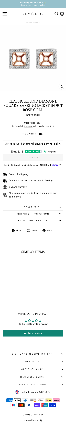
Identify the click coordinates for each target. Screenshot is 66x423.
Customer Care (32, 369)
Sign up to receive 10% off (32, 354)
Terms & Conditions (32, 384)
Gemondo (32, 361)
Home (28, 22)
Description (33, 207)
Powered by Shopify (33, 420)
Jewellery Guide (32, 377)
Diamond (36, 22)
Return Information (33, 220)
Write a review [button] (33, 333)
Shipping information (33, 214)
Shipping (28, 126)
